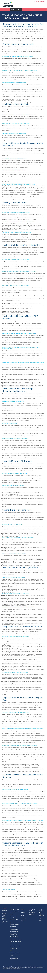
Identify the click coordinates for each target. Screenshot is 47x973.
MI (15, 941)
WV (10, 955)
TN (10, 953)
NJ (16, 946)
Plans (12, 9)
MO (18, 941)
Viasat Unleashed (13, 916)
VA (14, 953)
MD (12, 941)
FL (10, 939)
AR (11, 936)
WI (18, 953)
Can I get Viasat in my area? (41, 911)
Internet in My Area (14, 931)
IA (12, 939)
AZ (13, 936)
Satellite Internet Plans (22, 915)
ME (13, 941)
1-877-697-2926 (40, 1)
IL (15, 939)
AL (10, 936)
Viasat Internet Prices (14, 911)
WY (12, 955)
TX (11, 953)
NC (10, 946)
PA (16, 948)
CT (17, 936)
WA (17, 953)
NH (15, 946)
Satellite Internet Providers (23, 911)
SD (11, 950)
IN (16, 939)
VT (15, 953)
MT (10, 943)
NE (13, 946)
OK (13, 948)
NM (18, 946)
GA (11, 939)
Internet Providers (14, 929)
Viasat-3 (22, 922)
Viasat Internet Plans (14, 909)
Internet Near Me (13, 917)
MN (16, 941)
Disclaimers (31, 914)
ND (12, 946)
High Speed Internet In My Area (41, 915)
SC (10, 950)
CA (14, 936)
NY (10, 948)
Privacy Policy (32, 912)
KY (19, 939)
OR (14, 948)
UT (13, 953)
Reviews (19, 9)
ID (14, 939)
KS (17, 939)
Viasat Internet (13, 922)
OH (12, 948)
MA (10, 941)
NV (19, 946)
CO (16, 936)
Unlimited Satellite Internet (4, 912)
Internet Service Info (14, 924)
